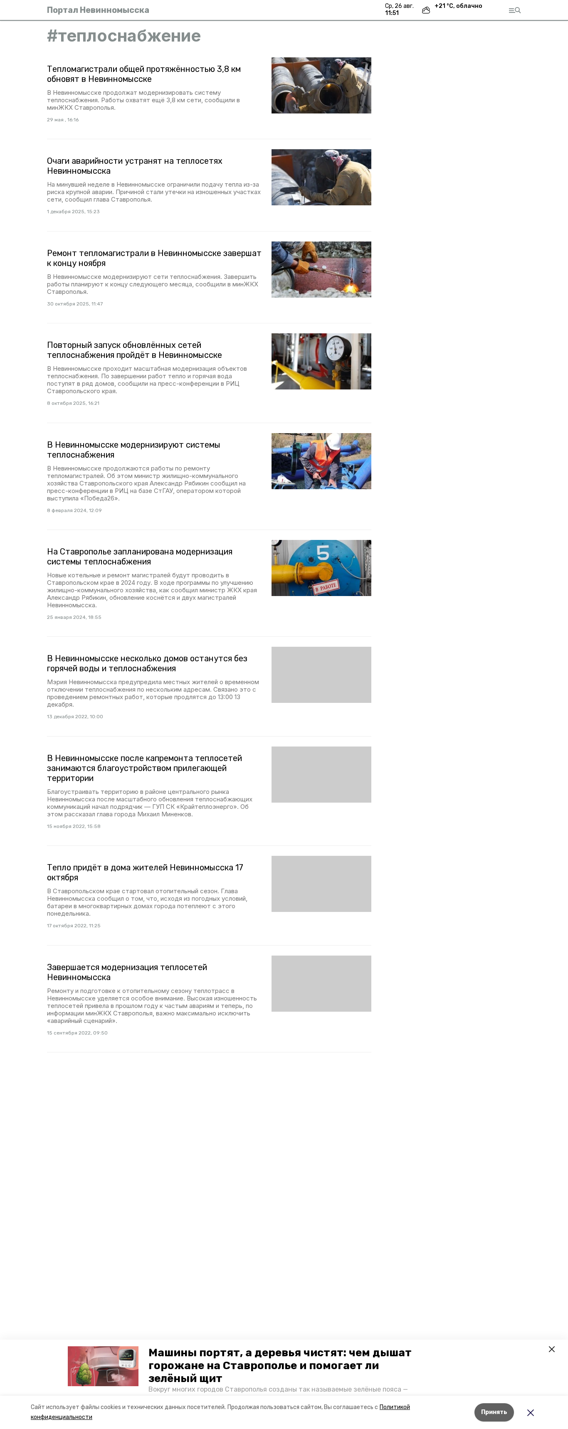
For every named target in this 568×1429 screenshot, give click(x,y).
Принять (494, 1412)
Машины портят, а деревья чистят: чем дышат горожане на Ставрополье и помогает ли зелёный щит (280, 1365)
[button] (103, 1366)
